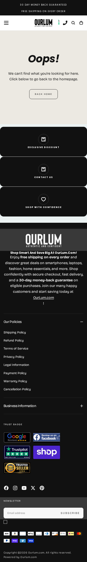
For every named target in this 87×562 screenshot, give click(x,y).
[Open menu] (6, 22)
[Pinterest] (42, 488)
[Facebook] (6, 488)
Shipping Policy (15, 332)
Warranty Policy (15, 381)
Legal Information (16, 365)
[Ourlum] (43, 240)
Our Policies (12, 322)
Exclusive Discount (43, 147)
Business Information (20, 406)
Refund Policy (14, 340)
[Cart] (81, 23)
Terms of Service (16, 348)
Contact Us (43, 177)
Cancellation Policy (17, 389)
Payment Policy (15, 373)
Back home (43, 94)
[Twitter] (33, 488)
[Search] (73, 23)
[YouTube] (24, 488)
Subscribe (70, 513)
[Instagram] (15, 488)
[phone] (65, 23)
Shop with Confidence (43, 207)
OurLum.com (43, 297)
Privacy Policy (14, 357)
